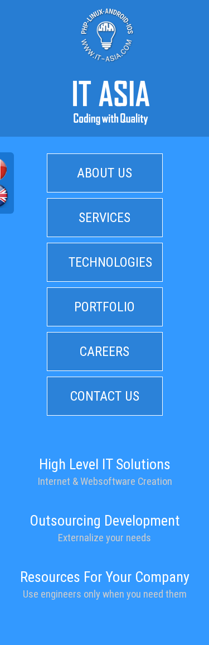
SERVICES (104, 217)
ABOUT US (104, 173)
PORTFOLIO (104, 307)
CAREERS (104, 351)
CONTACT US (104, 396)
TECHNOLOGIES (110, 262)
